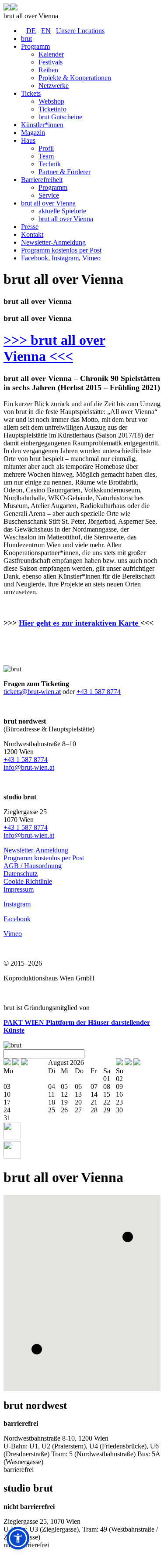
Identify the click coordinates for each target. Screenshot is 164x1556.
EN (46, 30)
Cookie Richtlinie (27, 881)
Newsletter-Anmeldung (35, 850)
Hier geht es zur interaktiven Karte (79, 623)
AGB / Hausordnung (32, 865)
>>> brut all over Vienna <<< (54, 348)
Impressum (18, 889)
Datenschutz (20, 873)
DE (31, 30)
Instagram (65, 258)
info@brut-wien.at (28, 767)
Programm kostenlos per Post (43, 858)
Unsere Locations (80, 30)
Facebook (34, 258)
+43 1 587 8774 (99, 691)
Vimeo (91, 258)
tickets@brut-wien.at (32, 691)
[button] (127, 1237)
